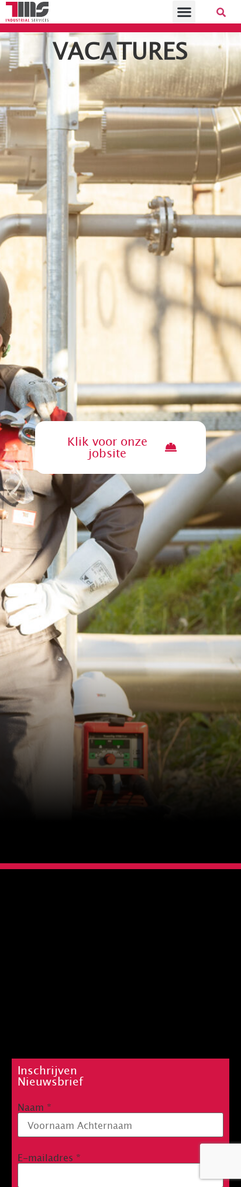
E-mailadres (49, 1157)
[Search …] (221, 11)
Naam (34, 1106)
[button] (184, 12)
